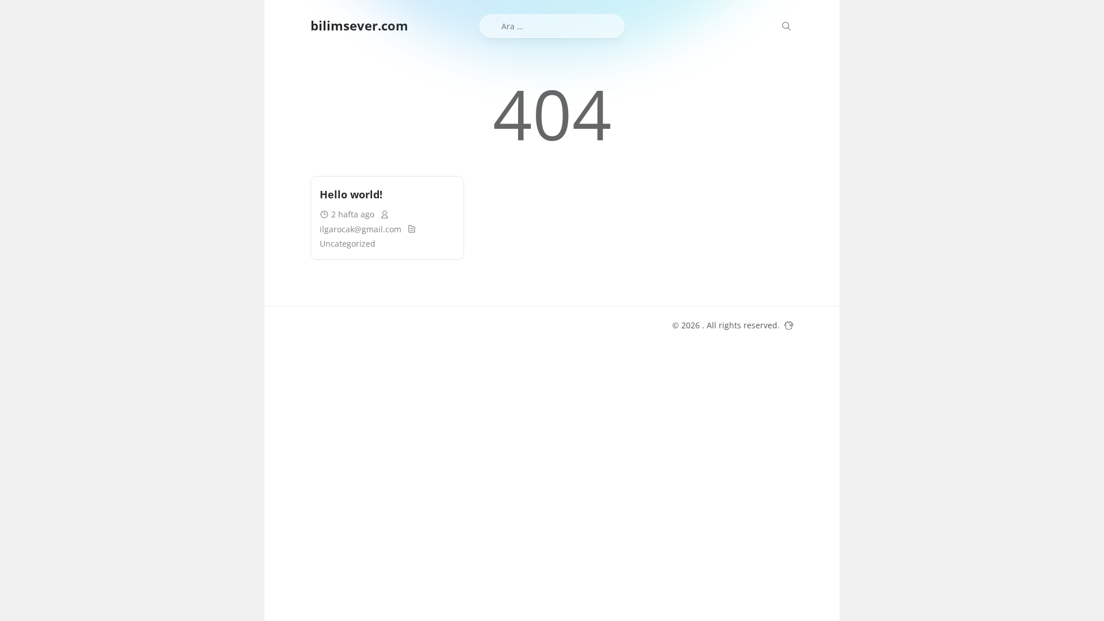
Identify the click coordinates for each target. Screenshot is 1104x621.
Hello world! (351, 194)
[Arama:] (552, 26)
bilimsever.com (359, 25)
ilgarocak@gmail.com (360, 229)
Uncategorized (347, 243)
